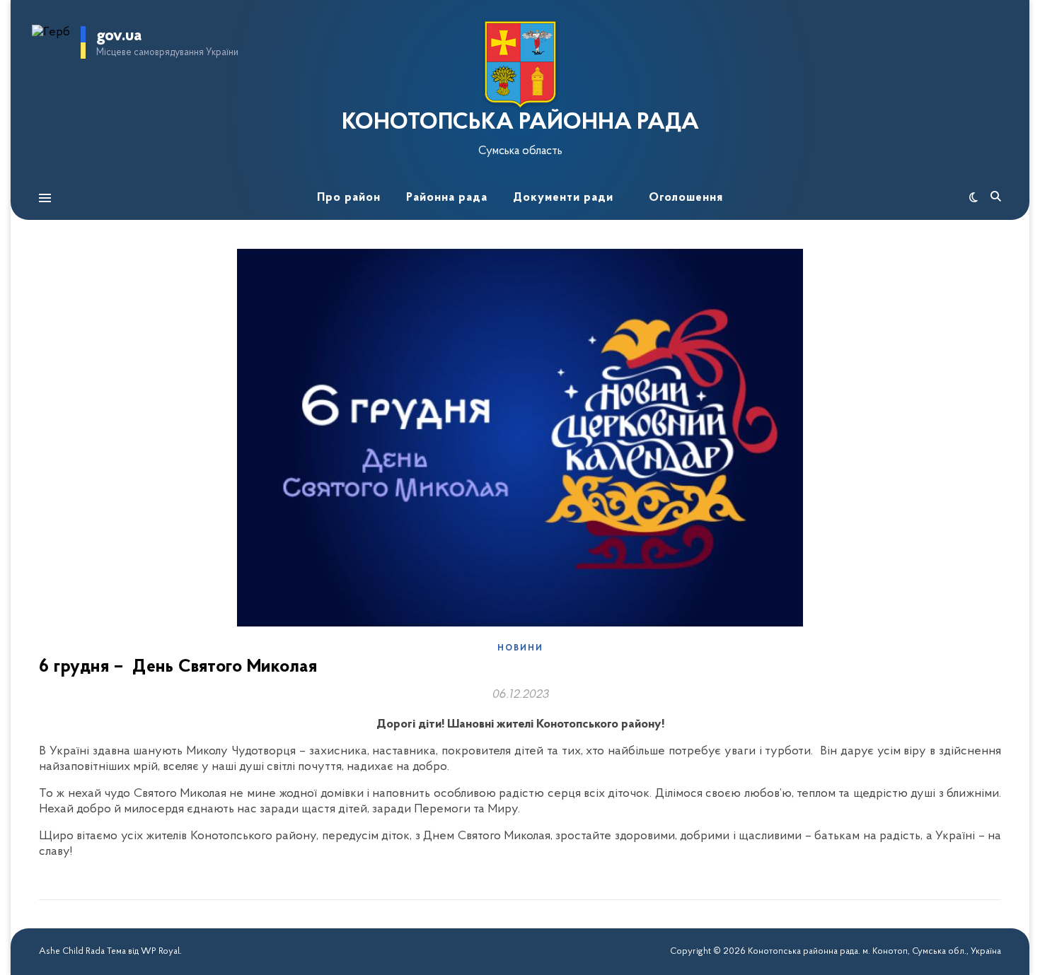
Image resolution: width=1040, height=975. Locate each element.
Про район (349, 198)
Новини (520, 648)
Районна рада (446, 198)
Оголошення (686, 198)
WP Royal (160, 951)
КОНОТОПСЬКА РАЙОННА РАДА (520, 123)
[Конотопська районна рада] (520, 65)
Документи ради (563, 198)
